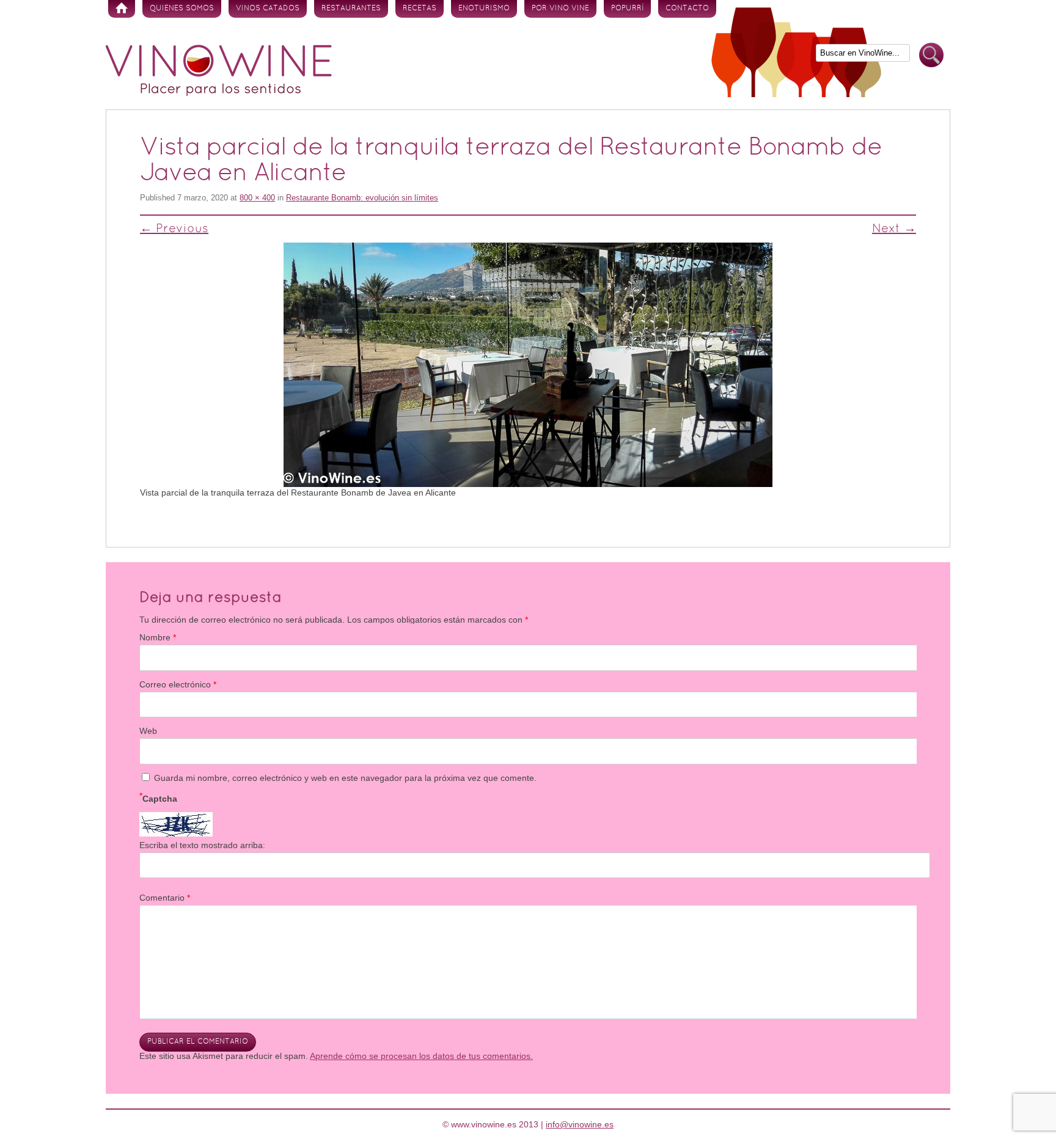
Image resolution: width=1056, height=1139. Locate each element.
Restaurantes (351, 8)
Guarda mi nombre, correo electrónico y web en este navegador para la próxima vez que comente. (345, 778)
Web (148, 731)
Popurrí (627, 8)
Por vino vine (560, 8)
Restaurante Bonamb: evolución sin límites (362, 197)
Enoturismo (484, 8)
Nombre (157, 637)
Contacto (687, 8)
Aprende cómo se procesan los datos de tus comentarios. (421, 1056)
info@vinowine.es (580, 1124)
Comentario (164, 898)
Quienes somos (182, 8)
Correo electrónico (177, 684)
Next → (894, 229)
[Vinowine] (219, 93)
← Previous (174, 229)
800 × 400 (257, 197)
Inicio (121, 9)
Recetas (419, 8)
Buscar (931, 55)
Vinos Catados (267, 8)
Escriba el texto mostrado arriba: (202, 845)
